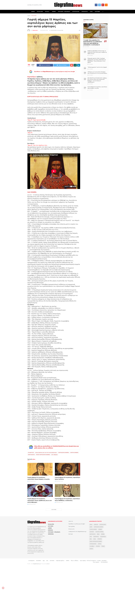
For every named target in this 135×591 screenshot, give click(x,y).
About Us (71, 521)
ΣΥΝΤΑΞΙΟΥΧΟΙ (93, 543)
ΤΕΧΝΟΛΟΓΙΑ (84, 11)
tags (44, 560)
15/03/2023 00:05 (44, 30)
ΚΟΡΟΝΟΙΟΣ (96, 536)
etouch (48, 563)
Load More (53, 509)
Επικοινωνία (71, 529)
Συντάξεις (92, 546)
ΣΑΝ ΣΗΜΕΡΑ (31, 192)
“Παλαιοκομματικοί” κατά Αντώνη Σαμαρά (97, 67)
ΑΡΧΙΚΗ (33, 11)
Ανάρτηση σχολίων (60, 560)
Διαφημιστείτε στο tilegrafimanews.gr (77, 531)
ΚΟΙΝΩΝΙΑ (50, 530)
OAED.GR (96, 524)
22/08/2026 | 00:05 (32, 504)
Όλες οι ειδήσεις (74, 560)
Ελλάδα (102, 534)
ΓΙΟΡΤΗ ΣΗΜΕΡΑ (74, 452)
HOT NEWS (50, 526)
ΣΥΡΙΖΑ (99, 543)
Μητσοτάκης (103, 536)
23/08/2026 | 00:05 (59, 481)
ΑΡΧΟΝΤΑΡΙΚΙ (33, 15)
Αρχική (28, 15)
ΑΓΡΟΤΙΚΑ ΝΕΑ (75, 11)
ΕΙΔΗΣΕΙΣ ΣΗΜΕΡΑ (99, 531)
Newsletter (38, 560)
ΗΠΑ (91, 536)
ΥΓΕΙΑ (91, 11)
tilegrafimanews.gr (37, 563)
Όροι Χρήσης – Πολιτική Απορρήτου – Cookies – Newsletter (93, 560)
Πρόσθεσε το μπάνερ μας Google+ (77, 523)
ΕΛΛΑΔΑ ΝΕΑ (40, 11)
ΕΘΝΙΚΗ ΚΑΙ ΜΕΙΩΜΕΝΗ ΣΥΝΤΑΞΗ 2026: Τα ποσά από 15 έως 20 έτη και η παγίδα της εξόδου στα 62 (97, 52)
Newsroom (35, 30)
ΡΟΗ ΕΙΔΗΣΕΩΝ (104, 562)
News (91, 524)
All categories (31, 560)
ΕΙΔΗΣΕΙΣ (92, 531)
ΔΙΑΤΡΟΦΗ (97, 11)
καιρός (91, 548)
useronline (52, 560)
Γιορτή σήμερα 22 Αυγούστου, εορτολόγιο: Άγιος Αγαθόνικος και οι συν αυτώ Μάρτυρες (39, 500)
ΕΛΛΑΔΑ (47, 11)
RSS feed (71, 534)
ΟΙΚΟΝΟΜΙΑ (51, 534)
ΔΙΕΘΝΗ (54, 11)
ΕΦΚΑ (98, 534)
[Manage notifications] (3, 588)
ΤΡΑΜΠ (103, 546)
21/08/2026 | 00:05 (59, 502)
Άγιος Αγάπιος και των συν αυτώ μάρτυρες (46, 452)
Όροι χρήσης (72, 526)
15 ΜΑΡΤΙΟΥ (31, 452)
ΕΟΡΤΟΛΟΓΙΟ (31, 454)
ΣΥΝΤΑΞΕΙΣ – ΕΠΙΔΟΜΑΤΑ (64, 11)
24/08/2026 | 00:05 (32, 481)
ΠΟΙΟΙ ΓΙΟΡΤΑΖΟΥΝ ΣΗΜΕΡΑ (43, 454)
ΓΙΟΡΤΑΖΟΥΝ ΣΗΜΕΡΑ (63, 452)
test (47, 560)
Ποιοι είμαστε (96, 562)
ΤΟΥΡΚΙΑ (98, 546)
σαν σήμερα (54, 454)
